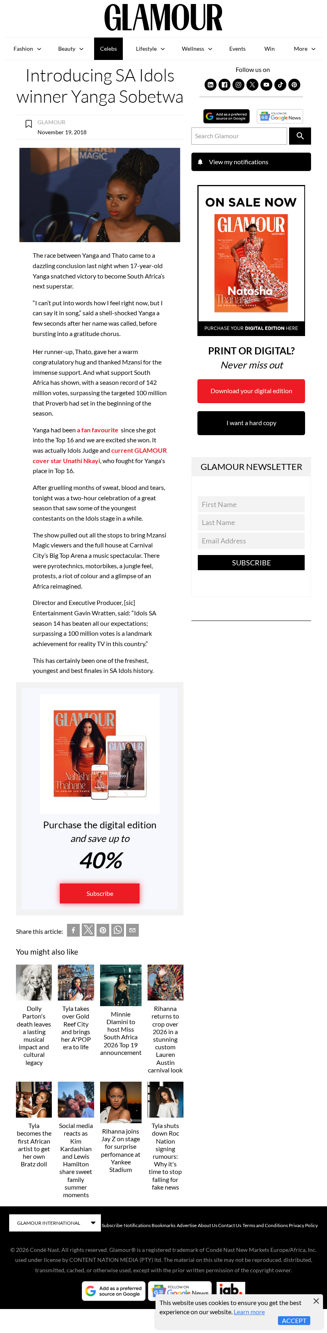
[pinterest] (103, 931)
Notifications (137, 1225)
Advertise (187, 1225)
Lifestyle (146, 48)
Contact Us (229, 1225)
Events (237, 48)
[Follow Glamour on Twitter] (252, 85)
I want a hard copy (251, 422)
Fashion (23, 48)
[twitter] (88, 931)
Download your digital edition (251, 390)
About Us (207, 1225)
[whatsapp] (117, 931)
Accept (294, 1320)
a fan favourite (98, 430)
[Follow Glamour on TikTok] (280, 85)
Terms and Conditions (265, 1225)
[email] (132, 931)
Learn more (249, 1311)
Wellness (193, 48)
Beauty (66, 48)
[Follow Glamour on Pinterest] (294, 85)
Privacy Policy (303, 1225)
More (300, 48)
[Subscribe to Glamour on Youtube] (266, 85)
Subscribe (100, 893)
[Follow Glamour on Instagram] (238, 85)
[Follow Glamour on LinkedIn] (211, 85)
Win (269, 48)
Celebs (108, 48)
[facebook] (73, 931)
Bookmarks (163, 1225)
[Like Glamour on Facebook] (224, 85)
